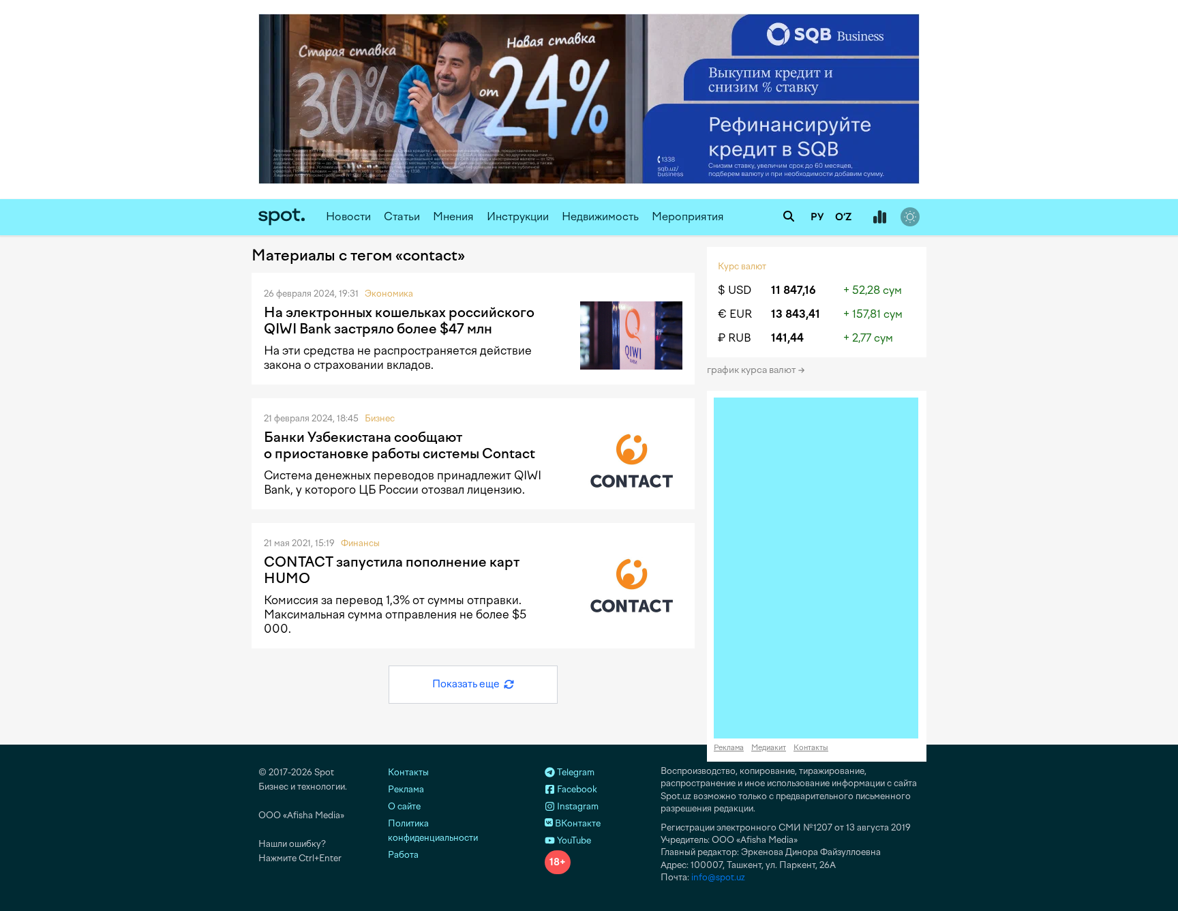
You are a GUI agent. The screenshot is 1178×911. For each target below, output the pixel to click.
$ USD (734, 290)
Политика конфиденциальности (433, 830)
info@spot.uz (718, 877)
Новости (348, 216)
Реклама (729, 747)
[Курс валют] (879, 217)
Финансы (360, 543)
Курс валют (742, 266)
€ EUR (735, 314)
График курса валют (752, 370)
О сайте (404, 806)
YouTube (573, 840)
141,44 (787, 337)
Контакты (811, 747)
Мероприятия (688, 216)
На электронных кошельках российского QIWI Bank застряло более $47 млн (399, 320)
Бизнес (380, 418)
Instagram (577, 806)
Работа (403, 855)
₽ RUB (734, 337)
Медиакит (768, 747)
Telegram (574, 772)
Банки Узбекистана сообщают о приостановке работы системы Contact (399, 445)
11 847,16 (793, 290)
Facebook (576, 789)
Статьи (402, 216)
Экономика (389, 293)
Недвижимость (600, 216)
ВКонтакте (577, 823)
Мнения (453, 216)
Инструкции (518, 216)
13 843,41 (795, 314)
